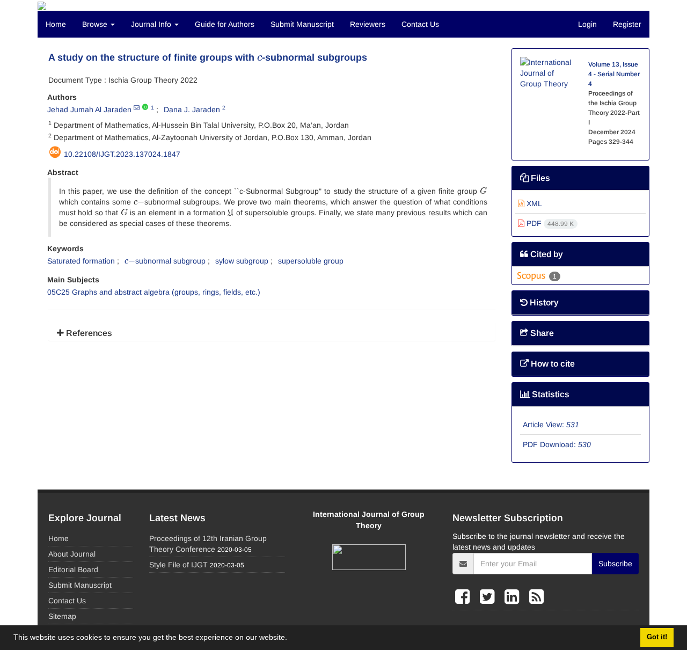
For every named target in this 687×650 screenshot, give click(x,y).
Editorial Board (73, 569)
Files (539, 177)
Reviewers (367, 24)
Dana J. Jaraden (192, 109)
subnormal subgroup (165, 261)
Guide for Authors (224, 24)
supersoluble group (311, 261)
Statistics (549, 394)
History (543, 302)
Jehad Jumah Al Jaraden (89, 109)
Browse (95, 24)
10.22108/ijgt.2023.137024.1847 (122, 154)
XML (533, 203)
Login (587, 24)
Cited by (545, 254)
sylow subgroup (241, 261)
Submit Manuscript (302, 24)
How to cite (552, 363)
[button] (291, 638)
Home (56, 24)
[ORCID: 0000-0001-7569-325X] (145, 107)
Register (627, 24)
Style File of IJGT (178, 564)
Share (541, 333)
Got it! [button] (657, 637)
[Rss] (536, 597)
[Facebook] (464, 597)
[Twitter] (489, 597)
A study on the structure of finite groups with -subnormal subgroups (207, 57)
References (88, 333)
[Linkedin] (514, 597)
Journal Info (152, 24)
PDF (549, 223)
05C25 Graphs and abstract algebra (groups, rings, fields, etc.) (153, 292)
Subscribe (615, 563)
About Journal (72, 554)
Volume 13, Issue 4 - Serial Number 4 (614, 74)
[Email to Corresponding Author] (137, 107)
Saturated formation (81, 261)
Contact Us (420, 24)
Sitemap (62, 616)
